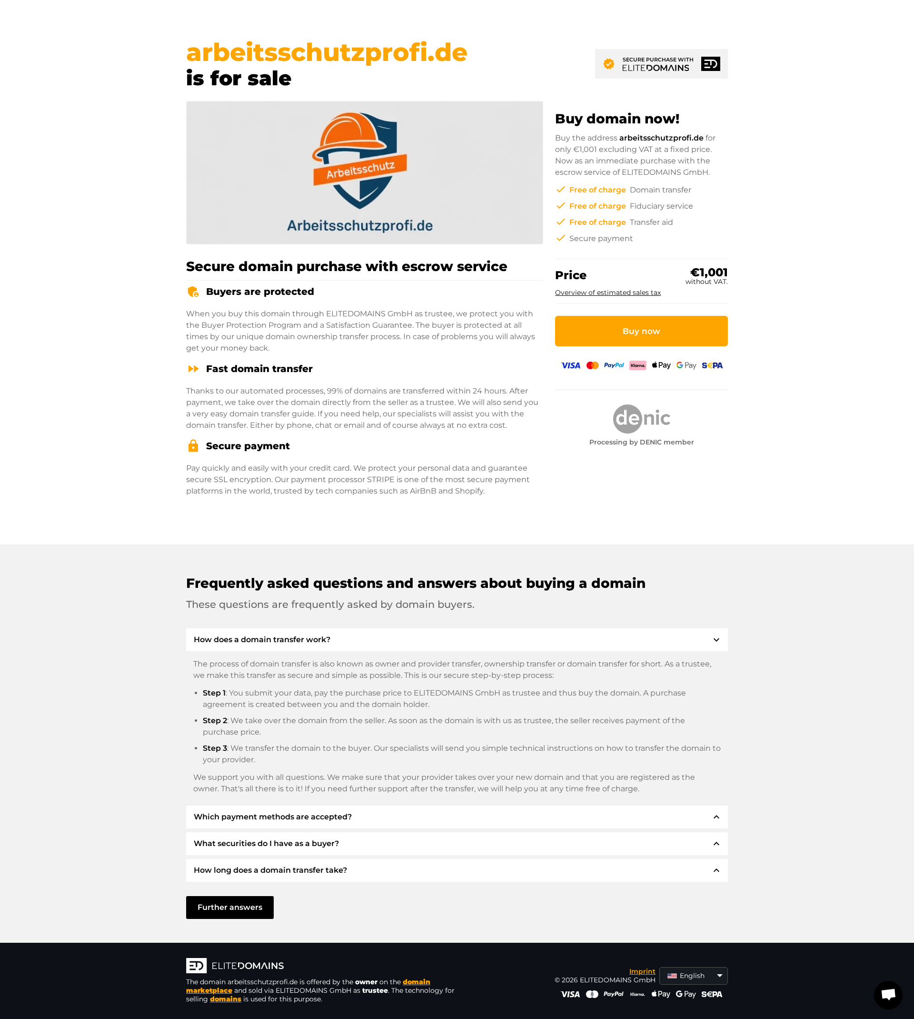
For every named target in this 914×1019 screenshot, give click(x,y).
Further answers (230, 907)
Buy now (641, 331)
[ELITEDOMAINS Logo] (329, 966)
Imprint (642, 971)
